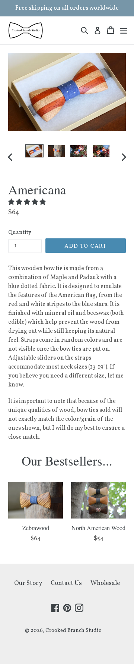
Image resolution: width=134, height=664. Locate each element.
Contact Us (66, 583)
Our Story (28, 583)
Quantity (19, 233)
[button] (27, 202)
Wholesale (105, 583)
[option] (34, 150)
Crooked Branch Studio (73, 630)
